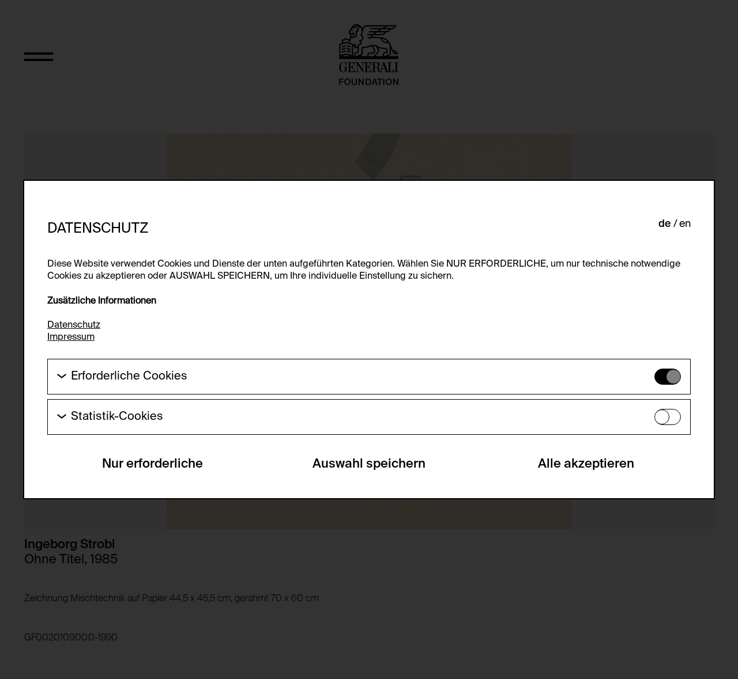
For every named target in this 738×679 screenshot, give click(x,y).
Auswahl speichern (369, 464)
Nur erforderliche (152, 464)
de (664, 224)
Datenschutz (73, 325)
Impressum (71, 337)
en (685, 224)
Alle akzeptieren (586, 464)
